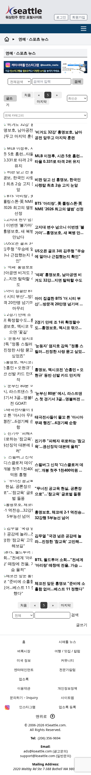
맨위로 (42, 716)
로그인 (61, 17)
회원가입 (78, 17)
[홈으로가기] (23, 12)
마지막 (42, 101)
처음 (27, 95)
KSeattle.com (55, 725)
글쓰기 (9, 99)
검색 (77, 81)
